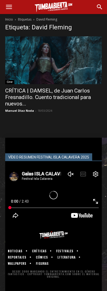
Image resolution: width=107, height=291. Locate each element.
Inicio (9, 19)
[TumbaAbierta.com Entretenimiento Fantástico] (53, 235)
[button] (9, 7)
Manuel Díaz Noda (19, 111)
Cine (9, 82)
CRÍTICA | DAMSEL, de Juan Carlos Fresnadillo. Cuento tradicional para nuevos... (48, 97)
